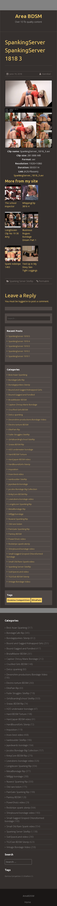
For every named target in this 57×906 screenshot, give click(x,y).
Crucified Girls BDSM (18, 409)
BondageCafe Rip (16, 379)
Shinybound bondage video (21, 548)
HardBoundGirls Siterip (19, 464)
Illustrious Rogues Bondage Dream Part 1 (29, 235)
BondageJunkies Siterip (19, 384)
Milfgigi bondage (15, 514)
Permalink (44, 281)
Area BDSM (28, 16)
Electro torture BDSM (18, 424)
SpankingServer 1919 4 (19, 341)
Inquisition (13, 469)
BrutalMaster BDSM (17, 399)
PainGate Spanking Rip (19, 529)
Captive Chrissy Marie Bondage (22, 404)
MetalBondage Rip (16, 509)
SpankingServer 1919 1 (19, 356)
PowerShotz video (17, 539)
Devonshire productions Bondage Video (27, 419)
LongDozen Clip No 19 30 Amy (12, 233)
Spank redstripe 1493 (13, 265)
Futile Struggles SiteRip (19, 434)
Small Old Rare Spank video (21, 561)
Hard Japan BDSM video (19, 459)
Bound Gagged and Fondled (21, 394)
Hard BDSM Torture (17, 454)
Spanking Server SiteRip (21, 281)
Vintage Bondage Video (19, 581)
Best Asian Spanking (17, 374)
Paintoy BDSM (15, 533)
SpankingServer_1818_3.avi (28, 175)
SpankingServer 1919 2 (19, 351)
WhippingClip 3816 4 (28, 204)
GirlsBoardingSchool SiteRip (21, 439)
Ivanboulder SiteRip (17, 479)
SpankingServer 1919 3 (19, 346)
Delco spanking (15, 414)
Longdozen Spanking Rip (20, 504)
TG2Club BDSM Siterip (18, 576)
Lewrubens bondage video (21, 499)
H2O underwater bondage (20, 449)
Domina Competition (18, 600)
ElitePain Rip (14, 429)
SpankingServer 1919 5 (19, 336)
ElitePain (36, 600)
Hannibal (46, 73)
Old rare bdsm (15, 524)
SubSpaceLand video (18, 571)
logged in (23, 301)
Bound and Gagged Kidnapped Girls (25, 389)
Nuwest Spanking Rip (18, 519)
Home (28, 902)
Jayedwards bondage (18, 484)
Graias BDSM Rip (16, 444)
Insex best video (16, 474)
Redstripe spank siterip (19, 543)
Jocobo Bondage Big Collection (22, 489)
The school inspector (10, 204)
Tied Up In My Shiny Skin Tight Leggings (29, 267)
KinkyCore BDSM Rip (17, 494)
